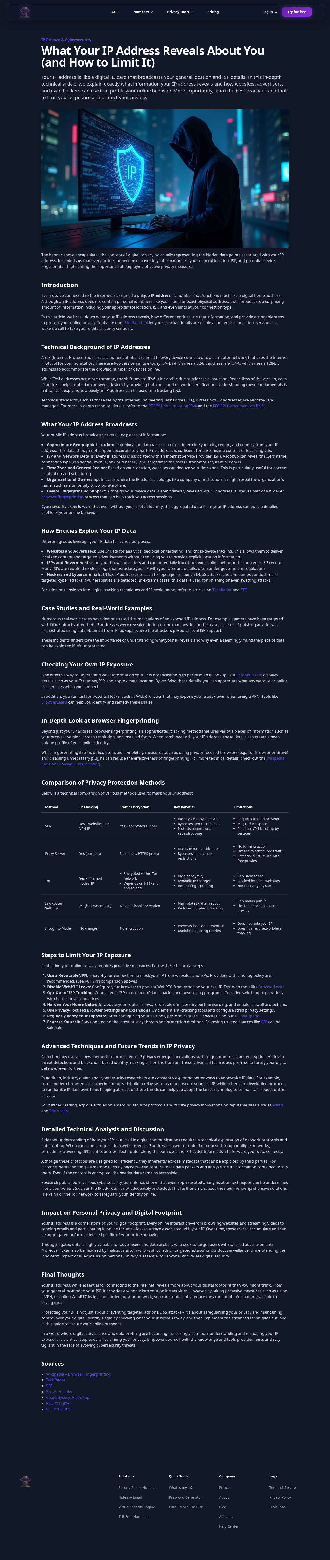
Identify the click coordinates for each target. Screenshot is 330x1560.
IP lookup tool (135, 322)
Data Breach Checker (186, 1507)
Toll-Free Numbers (134, 1516)
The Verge (58, 1110)
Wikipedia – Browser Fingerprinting (78, 1374)
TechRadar (222, 589)
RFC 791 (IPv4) (59, 1403)
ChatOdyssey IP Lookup (67, 1397)
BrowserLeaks (54, 702)
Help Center (228, 1526)
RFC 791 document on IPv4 (172, 406)
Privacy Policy (280, 1497)
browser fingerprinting (62, 497)
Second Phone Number (137, 1487)
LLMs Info (277, 1507)
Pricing (213, 11)
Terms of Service (282, 1487)
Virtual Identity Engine (137, 1507)
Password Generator (185, 1497)
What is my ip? (180, 1487)
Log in (270, 11)
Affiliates (226, 1516)
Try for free (297, 11)
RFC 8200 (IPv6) (60, 1409)
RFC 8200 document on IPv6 (238, 406)
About (224, 1497)
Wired (277, 1105)
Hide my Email (130, 1497)
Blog (222, 1507)
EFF (243, 589)
